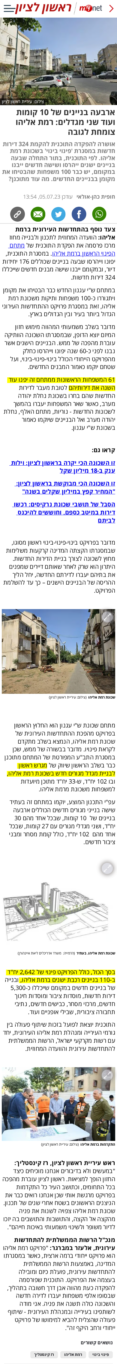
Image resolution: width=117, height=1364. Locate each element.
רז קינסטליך (44, 1354)
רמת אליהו (73, 1354)
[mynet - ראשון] (58, 13)
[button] (58, 651)
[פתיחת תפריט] (10, 8)
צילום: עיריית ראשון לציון (23, 101)
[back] (111, 8)
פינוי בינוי (100, 1354)
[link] (79, 214)
